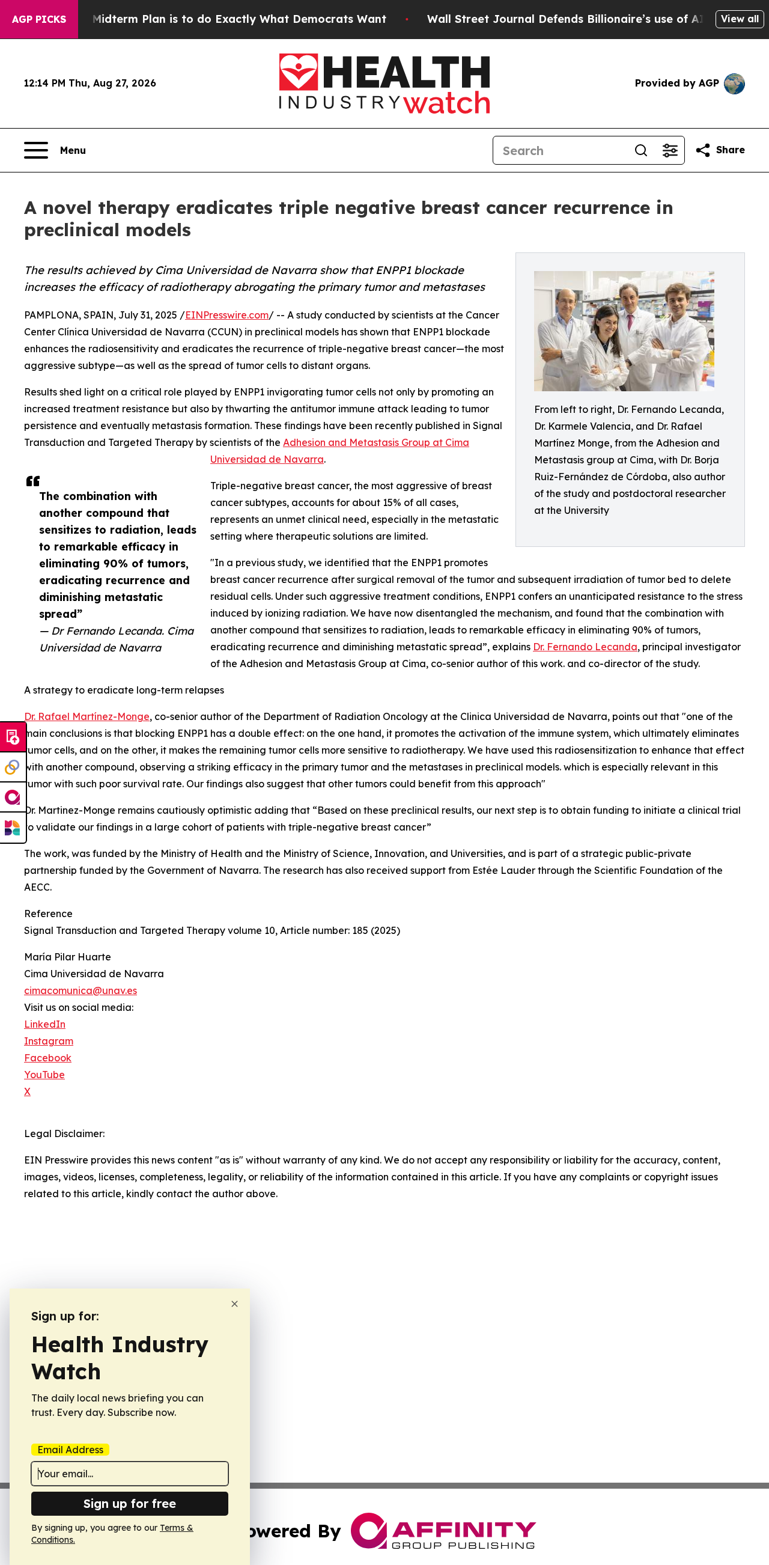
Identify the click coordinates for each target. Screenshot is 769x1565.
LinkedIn (44, 1024)
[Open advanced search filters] (669, 150)
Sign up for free (130, 1503)
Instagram (48, 1041)
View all (740, 19)
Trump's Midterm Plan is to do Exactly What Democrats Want (215, 19)
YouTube (44, 1075)
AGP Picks (39, 19)
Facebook (47, 1058)
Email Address (70, 1450)
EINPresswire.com (227, 315)
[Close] (234, 1304)
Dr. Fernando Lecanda (585, 647)
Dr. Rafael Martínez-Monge (87, 716)
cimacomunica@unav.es (80, 990)
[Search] (641, 150)
